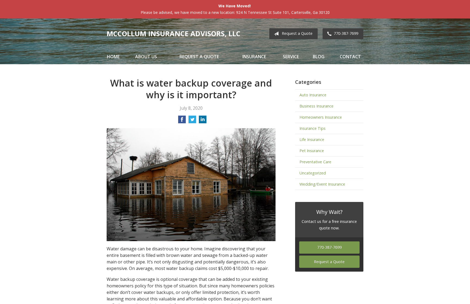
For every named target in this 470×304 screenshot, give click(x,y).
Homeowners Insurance (320, 117)
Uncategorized (312, 173)
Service (291, 57)
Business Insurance (316, 106)
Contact (350, 57)
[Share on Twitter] (192, 121)
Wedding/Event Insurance (322, 184)
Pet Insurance (311, 150)
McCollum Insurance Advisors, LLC (173, 33)
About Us (146, 57)
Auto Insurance (312, 94)
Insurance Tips (312, 128)
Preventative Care (315, 161)
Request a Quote (297, 33)
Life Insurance (311, 139)
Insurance (254, 57)
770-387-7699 (346, 33)
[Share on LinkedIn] (202, 121)
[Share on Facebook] (182, 121)
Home (113, 57)
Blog (318, 57)
